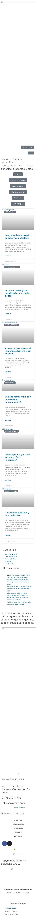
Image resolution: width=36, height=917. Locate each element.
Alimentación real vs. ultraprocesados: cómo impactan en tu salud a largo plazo (19, 589)
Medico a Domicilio (18, 824)
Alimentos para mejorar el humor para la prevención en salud (18, 351)
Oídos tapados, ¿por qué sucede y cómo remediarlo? (17, 457)
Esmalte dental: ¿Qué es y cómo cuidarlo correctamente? (18, 399)
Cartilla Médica (18, 828)
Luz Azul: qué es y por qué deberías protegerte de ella (17, 293)
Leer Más (8, 256)
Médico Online (18, 820)
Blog (18, 774)
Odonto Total (18, 836)
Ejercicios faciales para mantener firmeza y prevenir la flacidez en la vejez (18, 582)
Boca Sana (18, 832)
